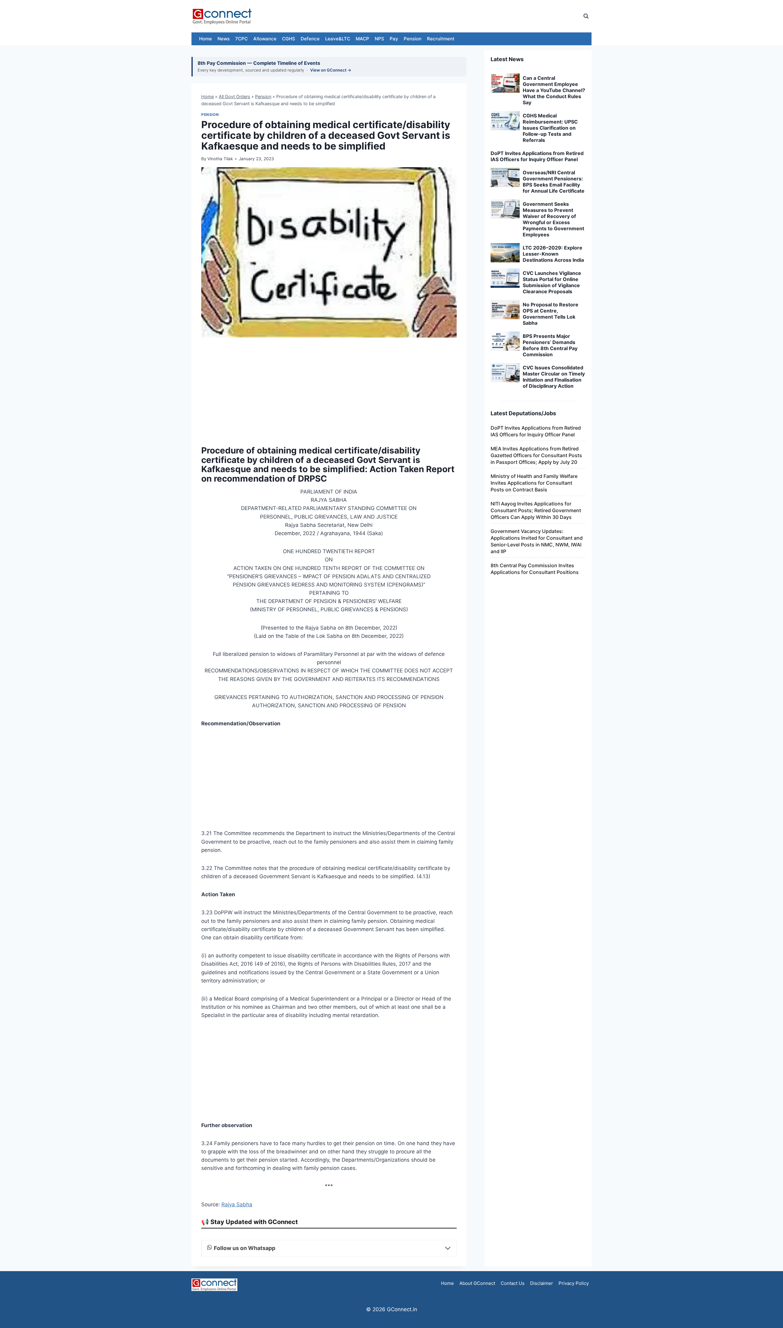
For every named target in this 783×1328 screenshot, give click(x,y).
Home (205, 39)
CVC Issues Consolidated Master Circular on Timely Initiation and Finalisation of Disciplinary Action (554, 376)
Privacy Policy (573, 1283)
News (223, 39)
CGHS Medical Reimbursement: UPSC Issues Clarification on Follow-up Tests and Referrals (550, 128)
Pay (394, 39)
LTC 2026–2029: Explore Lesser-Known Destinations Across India (553, 254)
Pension (412, 39)
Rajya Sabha (236, 1204)
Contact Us (513, 1283)
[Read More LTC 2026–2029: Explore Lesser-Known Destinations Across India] (505, 253)
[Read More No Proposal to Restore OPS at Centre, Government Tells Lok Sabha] (505, 310)
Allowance (264, 39)
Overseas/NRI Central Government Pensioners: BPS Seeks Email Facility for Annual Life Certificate (553, 181)
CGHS (288, 39)
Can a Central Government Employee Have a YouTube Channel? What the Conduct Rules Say (554, 90)
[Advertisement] (466, 16)
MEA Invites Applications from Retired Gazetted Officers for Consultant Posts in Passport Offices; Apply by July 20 (536, 455)
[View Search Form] (586, 16)
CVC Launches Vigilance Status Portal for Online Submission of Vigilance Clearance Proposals (552, 282)
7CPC (241, 39)
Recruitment (441, 39)
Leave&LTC (337, 39)
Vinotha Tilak (220, 158)
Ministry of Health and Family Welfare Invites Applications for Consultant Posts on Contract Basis (534, 483)
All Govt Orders (234, 96)
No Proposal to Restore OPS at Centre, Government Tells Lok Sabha (550, 313)
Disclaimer (541, 1283)
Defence (310, 39)
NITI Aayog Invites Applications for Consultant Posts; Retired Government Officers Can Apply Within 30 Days (536, 510)
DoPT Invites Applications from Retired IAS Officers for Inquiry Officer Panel (537, 156)
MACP (362, 39)
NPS (379, 39)
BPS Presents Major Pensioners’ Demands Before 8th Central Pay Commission (550, 345)
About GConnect (477, 1283)
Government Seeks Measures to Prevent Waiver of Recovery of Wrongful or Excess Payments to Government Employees (553, 219)
